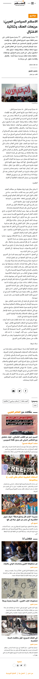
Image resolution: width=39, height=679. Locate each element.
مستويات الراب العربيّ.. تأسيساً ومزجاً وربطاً (19, 601)
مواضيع (33, 15)
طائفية (6, 401)
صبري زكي (34, 523)
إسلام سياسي (14, 401)
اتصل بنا (22, 673)
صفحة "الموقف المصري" (29, 443)
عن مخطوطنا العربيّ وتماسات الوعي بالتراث (20, 563)
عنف (35, 405)
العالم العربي (14, 411)
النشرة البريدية (11, 673)
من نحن (30, 673)
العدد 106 (24, 401)
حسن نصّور (32, 71)
